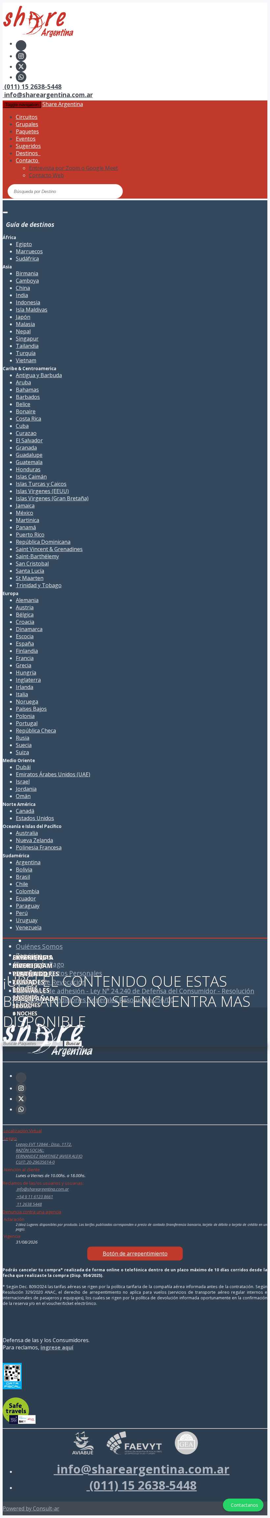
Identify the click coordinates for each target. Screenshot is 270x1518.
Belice (23, 404)
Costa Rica (28, 418)
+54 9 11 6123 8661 (34, 1197)
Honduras (28, 469)
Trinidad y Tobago (39, 585)
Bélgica (25, 614)
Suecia (24, 745)
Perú (22, 913)
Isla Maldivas (31, 309)
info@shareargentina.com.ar (48, 95)
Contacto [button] (28, 160)
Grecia (23, 665)
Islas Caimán (31, 476)
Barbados (28, 396)
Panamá (26, 527)
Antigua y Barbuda (39, 375)
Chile (22, 884)
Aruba (23, 382)
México (24, 512)
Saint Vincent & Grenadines (49, 549)
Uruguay (27, 920)
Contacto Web (46, 175)
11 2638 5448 (29, 1204)
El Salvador (29, 440)
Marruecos (29, 251)
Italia (22, 694)
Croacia (25, 621)
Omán (23, 796)
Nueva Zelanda (34, 840)
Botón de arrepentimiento (135, 1253)
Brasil (23, 876)
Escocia (25, 636)
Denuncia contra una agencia (32, 1212)
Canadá (25, 810)
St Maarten (29, 578)
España (25, 643)
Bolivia (24, 869)
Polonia (25, 716)
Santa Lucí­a (30, 570)
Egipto (24, 244)
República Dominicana (43, 541)
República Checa (36, 730)
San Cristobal (32, 563)
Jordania (26, 788)
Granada (26, 447)
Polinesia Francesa (39, 847)
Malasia (25, 324)
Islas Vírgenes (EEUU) (42, 491)
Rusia (22, 737)
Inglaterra (28, 679)
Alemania (27, 600)
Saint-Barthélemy (37, 556)
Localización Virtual (22, 1131)
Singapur (27, 338)
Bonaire (26, 411)
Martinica (27, 520)
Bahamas (27, 389)
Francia (25, 658)
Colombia (27, 891)
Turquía (26, 353)
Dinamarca (29, 629)
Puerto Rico (30, 534)
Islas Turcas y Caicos (41, 483)
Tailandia (27, 345)
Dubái (23, 767)
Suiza (22, 752)
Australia (27, 833)
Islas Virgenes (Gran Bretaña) (52, 498)
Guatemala (29, 462)
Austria (25, 607)
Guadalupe (29, 454)
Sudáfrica (27, 258)
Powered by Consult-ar (31, 1508)
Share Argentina (62, 104)
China (23, 287)
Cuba (22, 425)
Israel (23, 781)
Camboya (27, 280)
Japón (23, 316)
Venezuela (28, 927)
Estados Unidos (35, 818)
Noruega (27, 701)
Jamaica (25, 505)
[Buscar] (93, 191)
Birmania (27, 273)
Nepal (23, 331)
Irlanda (24, 687)
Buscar (73, 1043)
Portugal (27, 723)
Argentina (28, 862)
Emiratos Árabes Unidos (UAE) (53, 774)
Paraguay (28, 905)
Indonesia (28, 302)
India (22, 295)
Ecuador (26, 898)
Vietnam (26, 360)
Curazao (26, 433)
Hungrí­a (26, 672)
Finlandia (27, 650)
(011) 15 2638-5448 (32, 86)
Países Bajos (31, 708)
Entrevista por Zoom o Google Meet (73, 168)
